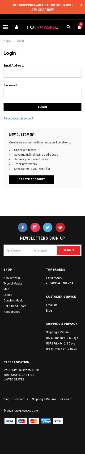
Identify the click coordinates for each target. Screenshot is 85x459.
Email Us (52, 305)
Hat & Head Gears (15, 306)
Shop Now (46, 10)
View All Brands (62, 283)
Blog (49, 310)
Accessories (12, 311)
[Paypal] (58, 421)
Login (20, 40)
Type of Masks (13, 283)
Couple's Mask (13, 300)
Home (7, 40)
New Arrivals (12, 278)
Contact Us (21, 399)
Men (6, 289)
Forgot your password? (18, 118)
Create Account (32, 179)
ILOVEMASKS (54, 278)
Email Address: (14, 65)
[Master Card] (22, 421)
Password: (11, 85)
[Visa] (9, 421)
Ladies (8, 295)
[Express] (46, 421)
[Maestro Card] (34, 421)
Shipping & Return (57, 332)
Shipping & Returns (44, 399)
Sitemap (66, 399)
